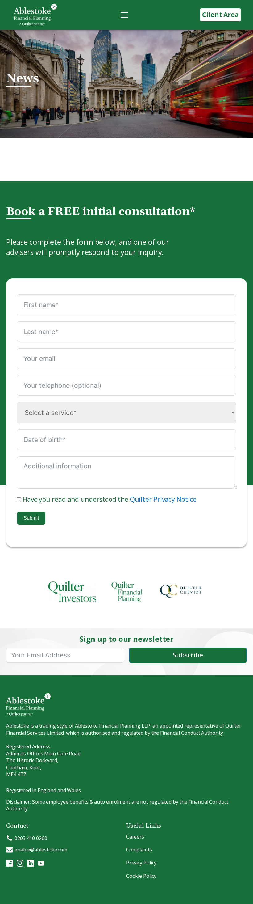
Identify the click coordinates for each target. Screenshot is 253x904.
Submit (31, 518)
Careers (135, 836)
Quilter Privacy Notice (163, 499)
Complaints (139, 849)
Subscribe (188, 655)
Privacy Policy (141, 862)
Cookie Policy (141, 875)
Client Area (220, 14)
